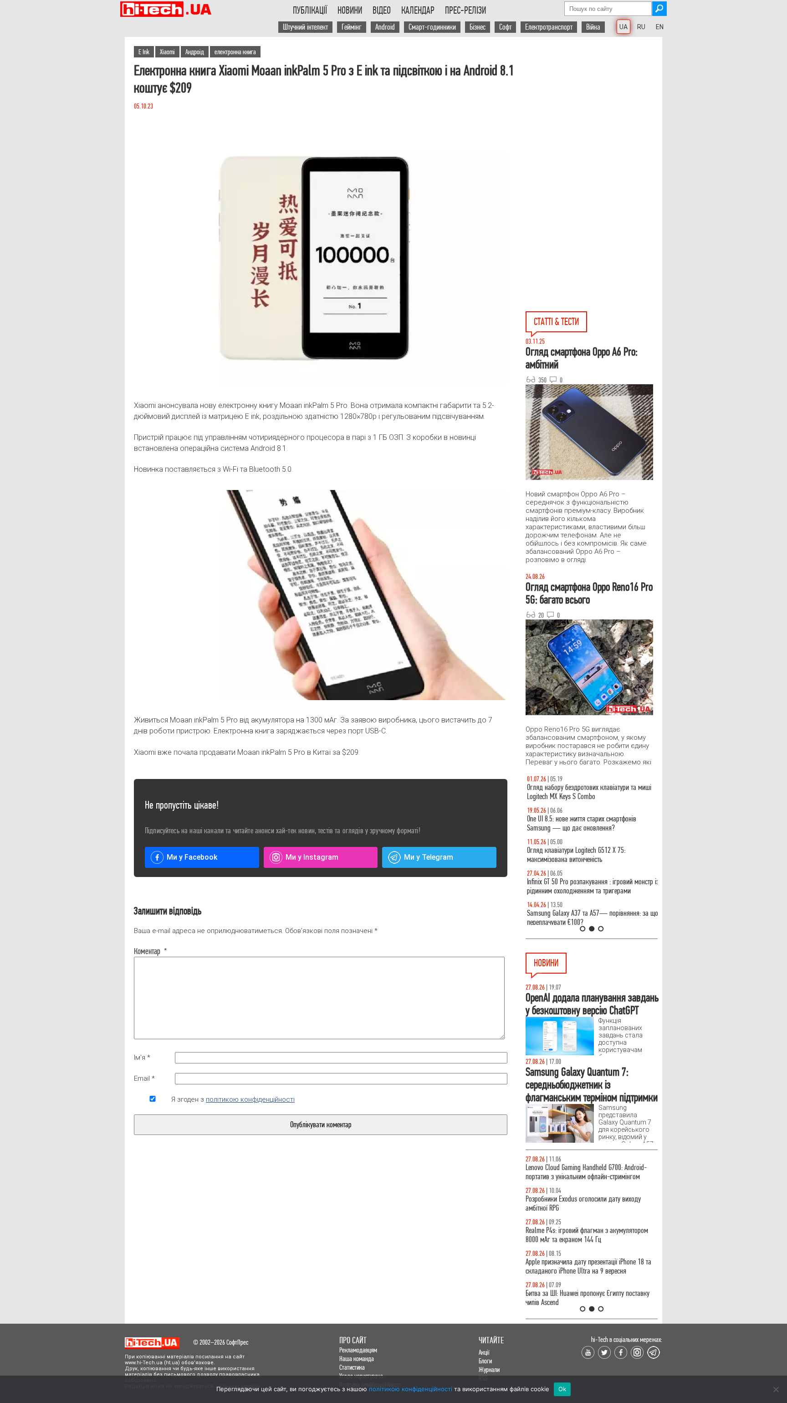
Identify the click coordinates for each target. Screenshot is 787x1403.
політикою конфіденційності (250, 1099)
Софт (505, 27)
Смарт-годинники (432, 27)
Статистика (352, 1367)
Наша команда (356, 1358)
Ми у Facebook (192, 857)
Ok (562, 1389)
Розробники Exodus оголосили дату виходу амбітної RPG (583, 1203)
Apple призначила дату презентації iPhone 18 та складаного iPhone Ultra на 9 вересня (588, 1266)
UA (623, 27)
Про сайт (353, 1340)
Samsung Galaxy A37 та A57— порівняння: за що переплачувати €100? (591, 917)
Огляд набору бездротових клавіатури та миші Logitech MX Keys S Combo (588, 792)
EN (660, 27)
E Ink (143, 51)
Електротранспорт (548, 27)
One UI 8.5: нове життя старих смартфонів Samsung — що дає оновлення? (580, 823)
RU (641, 27)
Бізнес (477, 27)
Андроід (194, 51)
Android (385, 27)
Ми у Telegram (428, 857)
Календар (417, 10)
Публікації (310, 10)
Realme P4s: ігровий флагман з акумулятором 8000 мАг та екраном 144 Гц (587, 1235)
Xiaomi (167, 51)
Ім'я (142, 1057)
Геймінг (352, 27)
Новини (349, 10)
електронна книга (235, 51)
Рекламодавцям (358, 1350)
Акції (484, 1352)
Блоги (485, 1361)
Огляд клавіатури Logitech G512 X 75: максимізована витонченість (575, 855)
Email (144, 1078)
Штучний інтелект (305, 27)
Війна (593, 27)
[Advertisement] (594, 119)
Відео (382, 10)
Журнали (489, 1369)
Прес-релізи (465, 10)
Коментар (150, 951)
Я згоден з (233, 1099)
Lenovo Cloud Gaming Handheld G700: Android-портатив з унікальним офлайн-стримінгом (586, 1172)
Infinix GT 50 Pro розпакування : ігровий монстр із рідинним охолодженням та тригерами (592, 886)
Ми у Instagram (312, 857)
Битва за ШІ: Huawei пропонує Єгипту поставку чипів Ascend (587, 1298)
